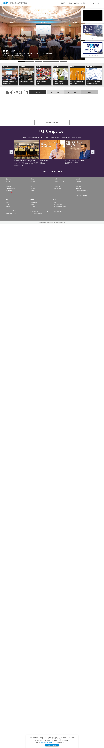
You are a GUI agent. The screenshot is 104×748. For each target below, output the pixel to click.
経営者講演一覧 (57, 186)
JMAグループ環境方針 (58, 209)
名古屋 (8, 206)
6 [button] (63, 61)
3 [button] (38, 61)
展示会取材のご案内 (58, 204)
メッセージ (9, 181)
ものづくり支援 (34, 184)
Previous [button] (98, 35)
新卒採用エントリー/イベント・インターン (39, 211)
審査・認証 (33, 188)
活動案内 (9, 193)
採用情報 (83, 3)
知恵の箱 (79, 188)
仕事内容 (32, 204)
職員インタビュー (34, 209)
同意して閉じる (52, 745)
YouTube (9, 216)
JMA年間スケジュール (81, 184)
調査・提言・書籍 (34, 193)
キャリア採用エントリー (36, 213)
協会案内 (63, 3)
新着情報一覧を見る (52, 123)
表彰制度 (32, 190)
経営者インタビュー (81, 193)
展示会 (32, 186)
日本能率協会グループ (11, 188)
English (99, 3)
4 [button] (47, 61)
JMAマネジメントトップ (59, 181)
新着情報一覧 (79, 181)
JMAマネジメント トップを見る (52, 171)
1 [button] (22, 61)
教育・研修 (33, 181)
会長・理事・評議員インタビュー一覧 (61, 184)
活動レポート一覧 (57, 188)
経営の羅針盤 (79, 186)
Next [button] (101, 35)
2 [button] (30, 61)
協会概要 (9, 184)
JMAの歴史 (9, 186)
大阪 (8, 204)
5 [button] (55, 61)
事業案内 (70, 3)
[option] (42, 33)
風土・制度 (33, 206)
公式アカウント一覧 (11, 213)
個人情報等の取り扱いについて (48, 742)
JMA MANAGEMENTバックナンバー (84, 190)
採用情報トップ (34, 202)
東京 (8, 202)
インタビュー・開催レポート (83, 195)
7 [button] (97, 55)
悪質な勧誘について (58, 211)
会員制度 (76, 3)
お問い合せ (92, 3)
